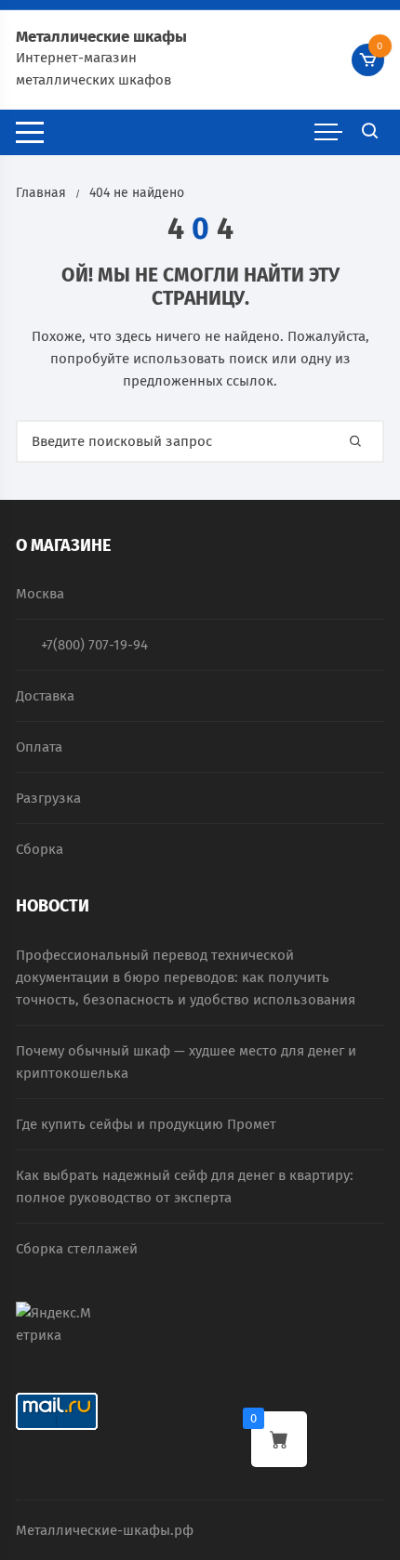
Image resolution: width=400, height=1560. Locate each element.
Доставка (45, 696)
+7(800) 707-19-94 (94, 644)
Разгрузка (48, 798)
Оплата (39, 747)
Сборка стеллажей (77, 1248)
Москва (40, 593)
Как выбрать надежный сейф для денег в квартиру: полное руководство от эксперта (184, 1186)
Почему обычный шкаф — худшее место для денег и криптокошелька (186, 1062)
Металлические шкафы (101, 36)
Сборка (39, 849)
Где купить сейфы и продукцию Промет (146, 1124)
